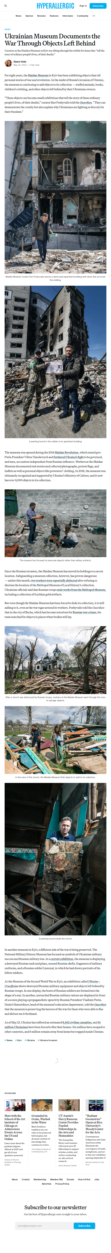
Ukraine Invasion (48, 1040)
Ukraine (31, 1040)
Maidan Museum (38, 75)
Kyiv (19, 1040)
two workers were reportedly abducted (54, 580)
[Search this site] (5, 5)
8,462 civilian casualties (76, 1022)
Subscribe (98, 5)
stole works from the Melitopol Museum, (81, 589)
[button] (40, 1179)
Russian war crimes (84, 612)
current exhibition (62, 959)
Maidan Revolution (66, 452)
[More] (93, 16)
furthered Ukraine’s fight (69, 457)
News (8, 29)
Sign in (83, 5)
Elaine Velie (20, 61)
